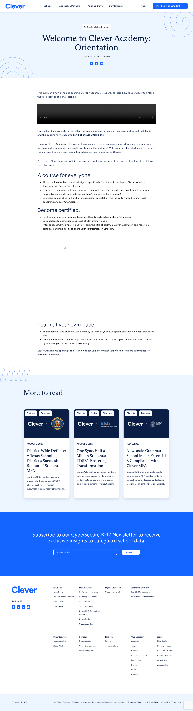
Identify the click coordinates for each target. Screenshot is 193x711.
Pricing (108, 641)
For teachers (58, 601)
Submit (129, 552)
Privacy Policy (153, 702)
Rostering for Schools (88, 597)
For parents (58, 606)
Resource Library (164, 651)
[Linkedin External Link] (23, 607)
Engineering (136, 660)
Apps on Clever (112, 646)
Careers (134, 651)
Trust (133, 646)
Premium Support (86, 651)
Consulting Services (87, 646)
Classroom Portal (112, 592)
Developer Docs (164, 646)
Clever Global (59, 646)
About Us (135, 641)
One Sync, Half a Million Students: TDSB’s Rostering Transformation (92, 458)
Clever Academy (86, 641)
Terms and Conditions (136, 702)
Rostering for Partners (88, 592)
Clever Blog (162, 660)
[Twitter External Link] (18, 607)
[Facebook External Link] (13, 607)
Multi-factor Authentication (142, 597)
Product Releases (164, 655)
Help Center (162, 641)
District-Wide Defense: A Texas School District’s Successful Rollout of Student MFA (46, 460)
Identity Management (140, 592)
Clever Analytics (86, 624)
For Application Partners (63, 597)
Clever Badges (85, 619)
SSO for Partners (86, 601)
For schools (58, 592)
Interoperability (59, 641)
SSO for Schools (86, 606)
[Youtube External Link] (28, 607)
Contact (134, 675)
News (133, 670)
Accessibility (162, 665)
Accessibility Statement (171, 702)
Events (134, 665)
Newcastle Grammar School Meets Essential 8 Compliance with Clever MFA (146, 458)
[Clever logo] (15, 6)
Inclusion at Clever (139, 655)
